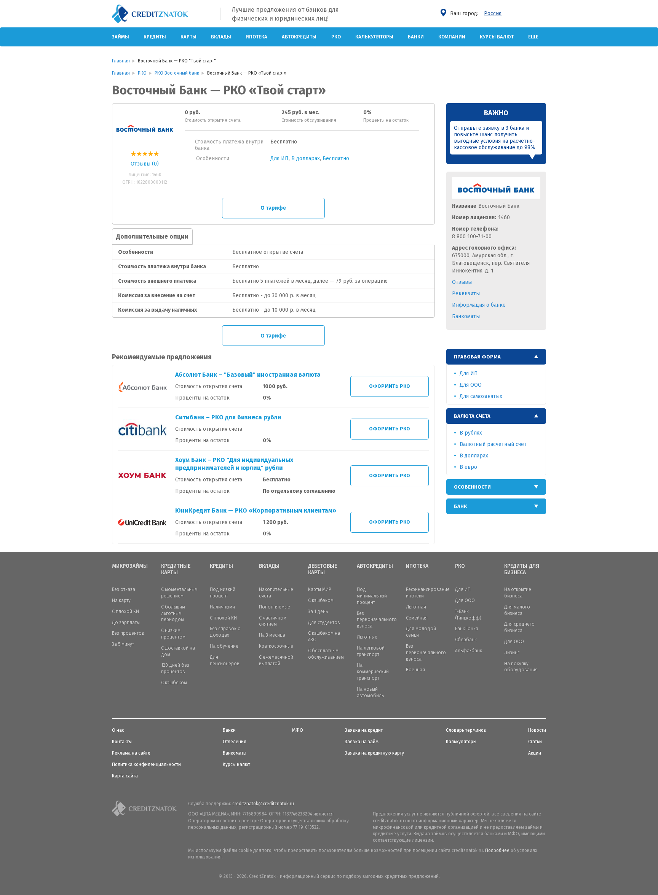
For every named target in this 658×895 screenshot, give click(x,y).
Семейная (417, 618)
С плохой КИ (125, 611)
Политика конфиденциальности (146, 764)
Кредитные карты (175, 569)
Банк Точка (466, 628)
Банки (416, 37)
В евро (468, 467)
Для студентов (324, 622)
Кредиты (155, 37)
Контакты (122, 741)
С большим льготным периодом (173, 613)
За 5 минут (123, 644)
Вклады (221, 37)
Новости (537, 730)
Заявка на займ (362, 741)
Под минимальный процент (372, 596)
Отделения (234, 741)
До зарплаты (126, 622)
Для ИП (279, 158)
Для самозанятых (481, 396)
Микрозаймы (130, 566)
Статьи (535, 741)
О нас (118, 730)
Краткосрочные (276, 646)
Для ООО (471, 385)
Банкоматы (466, 316)
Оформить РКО (389, 386)
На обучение (224, 646)
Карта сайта (125, 776)
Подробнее (497, 850)
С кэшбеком (174, 682)
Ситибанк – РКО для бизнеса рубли (228, 417)
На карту (121, 600)
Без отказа (123, 589)
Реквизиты (466, 293)
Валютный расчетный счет (493, 444)
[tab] (496, 357)
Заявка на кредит (364, 730)
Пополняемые (274, 607)
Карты (188, 37)
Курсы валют (497, 37)
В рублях (471, 433)
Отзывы (462, 282)
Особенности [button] (472, 487)
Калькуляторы (374, 37)
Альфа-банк (468, 650)
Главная (121, 61)
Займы (120, 37)
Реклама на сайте (131, 753)
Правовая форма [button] (477, 357)
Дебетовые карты (322, 569)
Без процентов (128, 633)
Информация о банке (479, 305)
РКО (336, 37)
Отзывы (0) (145, 164)
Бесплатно (336, 158)
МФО (297, 730)
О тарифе (273, 208)
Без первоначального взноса (377, 620)
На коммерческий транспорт (373, 671)
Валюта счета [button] (472, 416)
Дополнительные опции (152, 236)
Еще (533, 37)
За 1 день (318, 611)
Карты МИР (319, 589)
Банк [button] (460, 506)
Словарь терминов (466, 730)
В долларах (305, 158)
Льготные (367, 637)
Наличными (222, 607)
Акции (534, 753)
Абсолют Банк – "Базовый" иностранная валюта (248, 374)
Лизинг (511, 652)
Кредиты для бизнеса (521, 569)
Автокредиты (299, 37)
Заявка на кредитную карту (374, 753)
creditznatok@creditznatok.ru (263, 803)
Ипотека (256, 37)
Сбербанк (466, 639)
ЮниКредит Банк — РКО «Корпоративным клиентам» (255, 510)
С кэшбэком (321, 600)
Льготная (416, 607)
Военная (415, 669)
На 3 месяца (272, 635)
